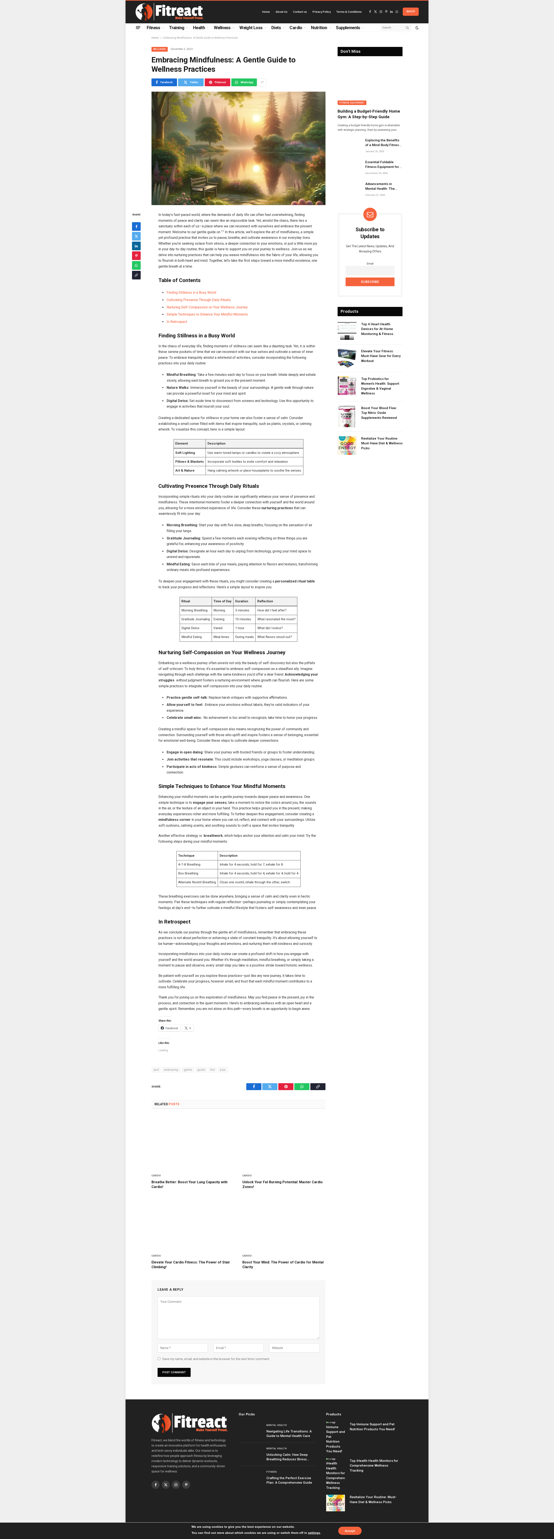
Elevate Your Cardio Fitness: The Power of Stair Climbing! (190, 1264)
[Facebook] (136, 226)
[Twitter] (136, 236)
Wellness (222, 27)
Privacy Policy (321, 11)
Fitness (153, 27)
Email (370, 263)
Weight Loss (251, 27)
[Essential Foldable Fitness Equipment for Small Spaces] (349, 167)
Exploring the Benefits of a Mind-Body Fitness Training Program (383, 142)
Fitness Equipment (352, 102)
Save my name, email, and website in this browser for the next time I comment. (216, 1359)
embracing (171, 1069)
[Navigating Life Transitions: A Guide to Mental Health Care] (251, 1431)
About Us (281, 11)
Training (176, 27)
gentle (188, 1069)
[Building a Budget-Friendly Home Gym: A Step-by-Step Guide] (370, 83)
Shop (410, 11)
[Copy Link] (136, 275)
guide (201, 1069)
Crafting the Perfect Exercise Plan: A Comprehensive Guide (289, 1480)
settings (314, 1532)
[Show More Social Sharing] (262, 82)
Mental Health (276, 1425)
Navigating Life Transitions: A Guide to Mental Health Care (289, 1433)
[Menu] (138, 27)
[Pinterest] (136, 255)
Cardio (296, 27)
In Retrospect (177, 322)
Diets (276, 27)
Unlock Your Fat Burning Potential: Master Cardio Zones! (282, 1184)
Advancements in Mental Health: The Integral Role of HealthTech (380, 186)
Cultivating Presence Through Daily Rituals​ (199, 300)
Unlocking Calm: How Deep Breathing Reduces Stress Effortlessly (287, 1457)
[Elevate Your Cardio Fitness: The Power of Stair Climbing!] (193, 1222)
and (156, 1069)
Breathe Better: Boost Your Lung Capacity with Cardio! (189, 1184)
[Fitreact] (169, 11)
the (212, 1069)
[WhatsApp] (136, 265)
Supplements (348, 27)
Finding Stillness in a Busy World (191, 292)
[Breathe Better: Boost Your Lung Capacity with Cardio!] (193, 1142)
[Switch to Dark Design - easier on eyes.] (416, 27)
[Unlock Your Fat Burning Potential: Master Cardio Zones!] (283, 1142)
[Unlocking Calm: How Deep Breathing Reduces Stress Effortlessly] (251, 1454)
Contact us (300, 11)
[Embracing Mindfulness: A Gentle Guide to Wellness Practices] (238, 148)
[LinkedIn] (136, 245)
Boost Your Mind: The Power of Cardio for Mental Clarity (283, 1264)
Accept (350, 1531)
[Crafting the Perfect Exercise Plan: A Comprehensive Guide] (251, 1477)
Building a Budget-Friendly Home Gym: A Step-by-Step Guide (369, 114)
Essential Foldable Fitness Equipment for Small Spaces (382, 164)
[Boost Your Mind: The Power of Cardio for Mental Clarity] (283, 1222)
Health (199, 27)
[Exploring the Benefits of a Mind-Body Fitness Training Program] (349, 146)
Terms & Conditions (349, 11)
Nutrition (319, 27)
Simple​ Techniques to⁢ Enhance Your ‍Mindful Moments (207, 314)
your (223, 1069)
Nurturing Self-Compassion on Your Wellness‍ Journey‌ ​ (208, 307)
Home (266, 11)
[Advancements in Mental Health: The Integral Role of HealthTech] (349, 189)
